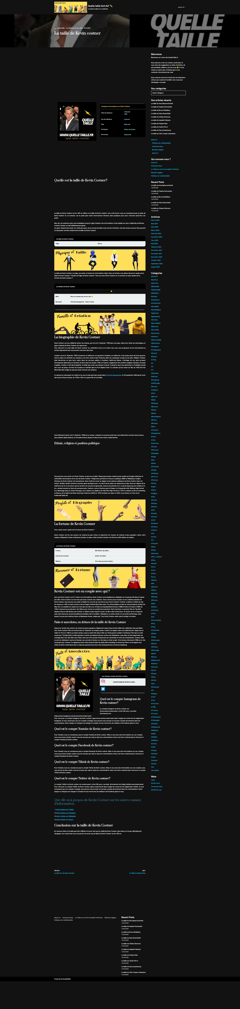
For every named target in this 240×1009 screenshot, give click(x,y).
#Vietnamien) (155, 717)
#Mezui (153, 590)
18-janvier (127, 112)
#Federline (155, 467)
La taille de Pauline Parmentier (161, 107)
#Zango (154, 750)
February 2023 (156, 247)
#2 (152, 363)
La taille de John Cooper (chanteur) (163, 134)
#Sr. (152, 690)
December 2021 (156, 250)
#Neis (153, 603)
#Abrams (154, 376)
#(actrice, (154, 280)
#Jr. (152, 540)
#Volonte (154, 724)
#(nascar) (154, 336)
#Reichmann (155, 640)
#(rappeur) (155, 346)
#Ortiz (153, 613)
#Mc (152, 583)
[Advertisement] (100, 61)
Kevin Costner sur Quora (64, 820)
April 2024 (154, 227)
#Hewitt (154, 513)
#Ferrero (154, 477)
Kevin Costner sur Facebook (65, 813)
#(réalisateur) (156, 350)
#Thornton (155, 704)
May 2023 (154, 244)
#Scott (153, 670)
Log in (153, 780)
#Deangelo (155, 453)
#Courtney (155, 443)
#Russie (154, 657)
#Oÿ (152, 617)
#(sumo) (154, 353)
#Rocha (153, 644)
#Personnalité (156, 620)
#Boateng (154, 403)
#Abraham (155, 373)
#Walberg (154, 730)
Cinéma (153, 764)
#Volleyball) (155, 720)
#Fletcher (154, 480)
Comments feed (156, 787)
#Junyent (154, 543)
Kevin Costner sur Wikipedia (66, 816)
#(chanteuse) (155, 303)
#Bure (153, 427)
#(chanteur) (155, 300)
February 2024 (156, 234)
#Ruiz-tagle (155, 650)
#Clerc (153, 437)
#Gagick (154, 493)
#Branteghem (156, 417)
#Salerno (154, 664)
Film (152, 767)
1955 (125, 114)
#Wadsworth (155, 727)
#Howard (154, 523)
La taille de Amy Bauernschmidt (162, 103)
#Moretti (154, 593)
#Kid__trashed (156, 557)
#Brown (154, 420)
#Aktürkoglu (155, 383)
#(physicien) (155, 343)
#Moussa (154, 600)
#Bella (153, 400)
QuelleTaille (61, 28)
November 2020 (156, 257)
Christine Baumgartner (114, 375)
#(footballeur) (156, 310)
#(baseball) (155, 286)
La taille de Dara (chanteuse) (161, 130)
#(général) (154, 313)
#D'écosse (154, 450)
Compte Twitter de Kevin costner (123, 689)
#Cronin (154, 447)
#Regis (153, 637)
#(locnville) (155, 330)
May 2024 (154, 224)
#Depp (153, 457)
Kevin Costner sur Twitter (65, 810)
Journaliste (155, 770)
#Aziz (153, 393)
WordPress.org (156, 790)
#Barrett (154, 397)
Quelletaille (67, 979)
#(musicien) (155, 333)
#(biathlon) (155, 293)
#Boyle (153, 413)
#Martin (154, 580)
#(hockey (154, 320)
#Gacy (153, 490)
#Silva (153, 677)
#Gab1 (153, 487)
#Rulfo (153, 654)
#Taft (153, 697)
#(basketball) (155, 290)
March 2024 (155, 230)
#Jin (152, 533)
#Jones (153, 537)
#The (153, 700)
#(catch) (154, 296)
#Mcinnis (154, 587)
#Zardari (154, 754)
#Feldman (154, 473)
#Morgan (154, 597)
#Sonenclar (155, 687)
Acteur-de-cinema (129, 129)
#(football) (154, 306)
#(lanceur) (154, 326)
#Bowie (153, 410)
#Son (153, 684)
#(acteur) (154, 276)
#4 (152, 370)
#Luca (153, 577)
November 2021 (156, 254)
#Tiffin (153, 707)
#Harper (154, 503)
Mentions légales (158, 150)
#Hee (153, 510)
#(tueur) (154, 357)
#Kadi (153, 547)
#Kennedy (154, 553)
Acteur (153, 757)
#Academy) (155, 380)
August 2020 (155, 267)
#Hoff (153, 520)
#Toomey (154, 710)
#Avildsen (154, 390)
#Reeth (153, 634)
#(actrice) (154, 283)
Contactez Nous (157, 146)
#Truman (154, 714)
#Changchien (155, 433)
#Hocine (154, 517)
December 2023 (156, 237)
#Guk (153, 497)
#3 (152, 367)
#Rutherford (155, 660)
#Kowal (153, 563)
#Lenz (153, 570)
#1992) (153, 360)
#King (153, 560)
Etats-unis (127, 124)
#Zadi (153, 747)
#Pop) (153, 627)
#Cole (153, 440)
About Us (154, 140)
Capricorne (127, 134)
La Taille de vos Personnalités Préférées (165, 169)
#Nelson (154, 607)
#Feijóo (153, 470)
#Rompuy (154, 647)
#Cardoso (154, 430)
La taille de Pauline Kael (159, 124)
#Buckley (154, 423)
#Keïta (153, 550)
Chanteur (154, 760)
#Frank (153, 483)
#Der (153, 460)
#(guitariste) (155, 316)
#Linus (153, 573)
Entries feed (155, 783)
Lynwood (127, 119)
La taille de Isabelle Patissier (161, 120)
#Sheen (153, 674)
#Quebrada (155, 630)
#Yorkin (154, 744)
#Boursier (154, 407)
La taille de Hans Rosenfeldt (160, 113)
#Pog (153, 623)
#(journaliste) (155, 323)
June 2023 (154, 240)
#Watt (153, 734)
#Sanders (154, 667)
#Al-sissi (154, 387)
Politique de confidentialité (161, 143)
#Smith (153, 680)
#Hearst (154, 507)
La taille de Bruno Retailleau (160, 110)
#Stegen (154, 694)
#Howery (154, 527)
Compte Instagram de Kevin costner (124, 682)
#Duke (153, 463)
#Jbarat (154, 530)
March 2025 (155, 220)
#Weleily (154, 737)
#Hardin (154, 500)
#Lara (153, 567)
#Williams (154, 740)
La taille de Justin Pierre (159, 127)
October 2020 (156, 260)
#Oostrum (154, 610)
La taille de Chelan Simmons (160, 117)
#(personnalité (156, 340)
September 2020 (156, 264)
